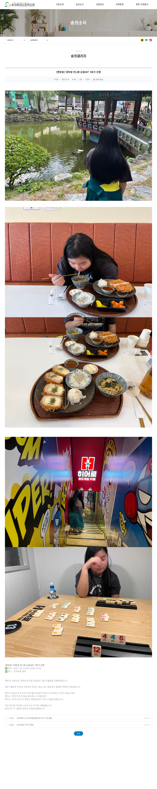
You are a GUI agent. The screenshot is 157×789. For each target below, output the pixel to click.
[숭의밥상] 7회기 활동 (25, 724)
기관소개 (60, 4)
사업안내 (100, 4)
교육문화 (120, 4)
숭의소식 (80, 4)
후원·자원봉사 (142, 4)
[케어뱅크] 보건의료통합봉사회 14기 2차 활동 (34, 718)
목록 (78, 733)
